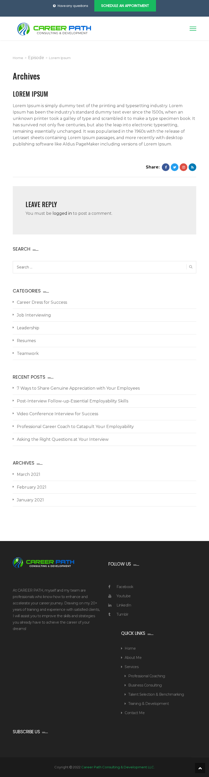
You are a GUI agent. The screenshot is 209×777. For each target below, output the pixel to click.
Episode (36, 57)
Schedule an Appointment (125, 5)
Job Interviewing (34, 315)
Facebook (124, 586)
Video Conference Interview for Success (57, 413)
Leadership (28, 327)
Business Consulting (145, 685)
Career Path (54, 29)
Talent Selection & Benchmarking (156, 694)
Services (131, 667)
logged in (62, 213)
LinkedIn (123, 605)
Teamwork (28, 353)
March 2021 (28, 474)
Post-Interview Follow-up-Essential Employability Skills (72, 401)
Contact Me (135, 713)
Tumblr (122, 614)
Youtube (123, 596)
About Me (133, 657)
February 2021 (31, 487)
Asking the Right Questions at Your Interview (63, 439)
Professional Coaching (146, 676)
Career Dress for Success (42, 302)
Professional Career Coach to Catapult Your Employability (75, 426)
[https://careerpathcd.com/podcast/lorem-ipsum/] (183, 167)
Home (18, 58)
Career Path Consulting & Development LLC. (118, 767)
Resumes (26, 340)
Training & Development (148, 703)
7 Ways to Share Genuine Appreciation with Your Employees (78, 388)
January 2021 (30, 500)
